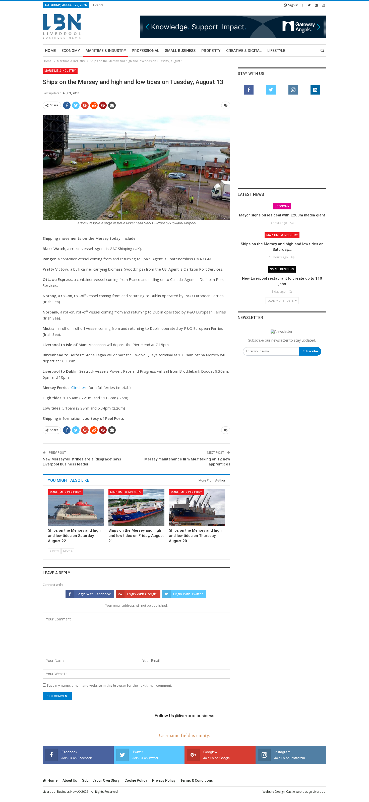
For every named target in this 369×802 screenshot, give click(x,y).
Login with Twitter (188, 594)
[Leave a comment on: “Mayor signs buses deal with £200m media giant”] (292, 223)
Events (98, 5)
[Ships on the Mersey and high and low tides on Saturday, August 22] (76, 507)
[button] (233, 27)
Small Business (180, 50)
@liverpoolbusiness (194, 715)
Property (210, 50)
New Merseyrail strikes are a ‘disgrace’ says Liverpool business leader (82, 461)
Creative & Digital (244, 50)
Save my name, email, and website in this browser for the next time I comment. (109, 685)
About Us (70, 780)
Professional (145, 50)
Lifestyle (276, 50)
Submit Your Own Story (100, 780)
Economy (71, 50)
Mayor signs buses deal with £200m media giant (282, 215)
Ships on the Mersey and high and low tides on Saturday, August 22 (74, 535)
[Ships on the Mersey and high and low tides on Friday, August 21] (136, 507)
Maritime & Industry (106, 50)
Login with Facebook (93, 594)
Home (50, 50)
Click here (79, 387)
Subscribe (310, 351)
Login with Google (142, 594)
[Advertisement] (282, 144)
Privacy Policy (163, 780)
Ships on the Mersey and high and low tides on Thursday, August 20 (195, 535)
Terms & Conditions (196, 780)
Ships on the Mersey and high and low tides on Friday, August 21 (136, 535)
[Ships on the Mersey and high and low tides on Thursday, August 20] (197, 507)
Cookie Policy (136, 780)
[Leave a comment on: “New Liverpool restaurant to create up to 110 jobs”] (291, 291)
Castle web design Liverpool (306, 791)
